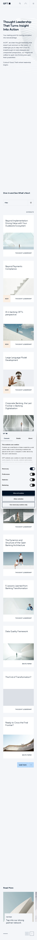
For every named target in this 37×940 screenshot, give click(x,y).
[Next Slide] (32, 934)
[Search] (20, 3)
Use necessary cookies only (18, 504)
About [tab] (30, 438)
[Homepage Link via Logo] (7, 3)
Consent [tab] (6, 438)
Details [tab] (18, 438)
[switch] (32, 474)
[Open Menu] (33, 3)
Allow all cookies (18, 493)
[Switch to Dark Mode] (26, 3)
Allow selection (18, 499)
